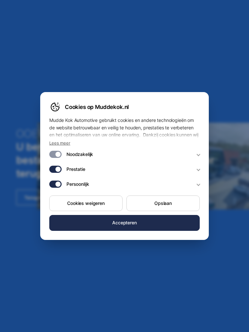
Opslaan (163, 203)
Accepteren (124, 222)
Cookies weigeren (86, 203)
